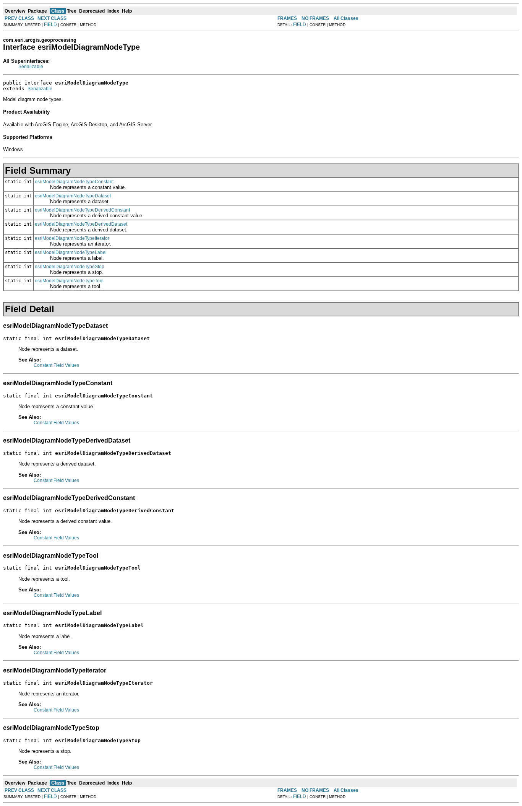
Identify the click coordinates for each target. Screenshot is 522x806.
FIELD (50, 24)
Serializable (30, 66)
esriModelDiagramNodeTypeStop (69, 266)
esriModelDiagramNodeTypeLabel (71, 252)
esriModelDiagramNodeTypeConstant (74, 181)
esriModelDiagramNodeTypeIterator (72, 238)
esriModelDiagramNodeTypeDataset (73, 196)
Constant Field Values (56, 365)
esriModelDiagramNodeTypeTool (69, 280)
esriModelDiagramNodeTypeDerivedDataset (81, 224)
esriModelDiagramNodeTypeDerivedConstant (82, 210)
